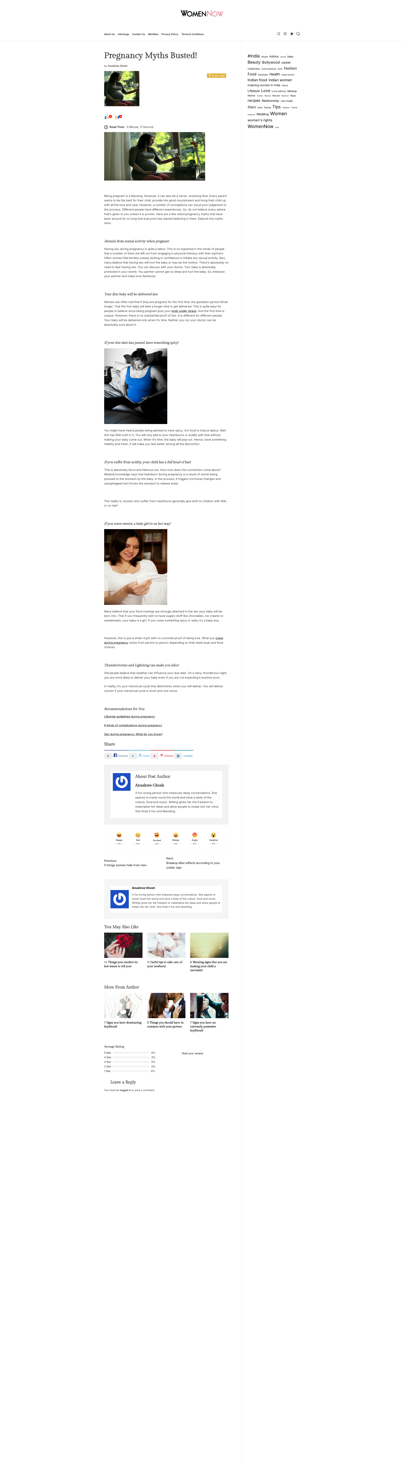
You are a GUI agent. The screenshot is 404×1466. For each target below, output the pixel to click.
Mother (251, 95)
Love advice (279, 90)
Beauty (254, 62)
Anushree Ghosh (117, 65)
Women (278, 113)
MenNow (153, 34)
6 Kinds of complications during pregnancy (133, 725)
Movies (268, 96)
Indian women (280, 80)
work (277, 127)
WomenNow (260, 126)
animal (283, 57)
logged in (125, 1090)
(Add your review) (192, 1053)
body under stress (184, 311)
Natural (276, 95)
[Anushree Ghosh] (119, 899)
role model (287, 100)
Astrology (123, 34)
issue (285, 85)
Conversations (268, 69)
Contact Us (138, 34)
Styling (267, 107)
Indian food (257, 80)
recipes (254, 100)
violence (251, 114)
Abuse (264, 56)
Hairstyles (263, 74)
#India (254, 55)
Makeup (292, 90)
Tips (276, 106)
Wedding (262, 114)
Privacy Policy (169, 34)
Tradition (286, 107)
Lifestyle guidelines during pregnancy (129, 716)
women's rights (260, 120)
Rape (293, 95)
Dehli (280, 69)
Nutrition (285, 96)
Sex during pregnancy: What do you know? (133, 734)
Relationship (270, 101)
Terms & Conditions (192, 34)
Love (265, 90)
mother (260, 96)
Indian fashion (288, 75)
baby (290, 56)
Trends (294, 107)
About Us (109, 34)
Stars (252, 107)
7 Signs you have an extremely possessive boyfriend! (203, 1026)
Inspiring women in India (264, 85)
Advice (274, 56)
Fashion (290, 68)
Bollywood (271, 62)
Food (252, 74)
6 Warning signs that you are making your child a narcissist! (208, 966)
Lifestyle (254, 91)
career (286, 62)
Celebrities (254, 68)
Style (259, 107)
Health (275, 74)
